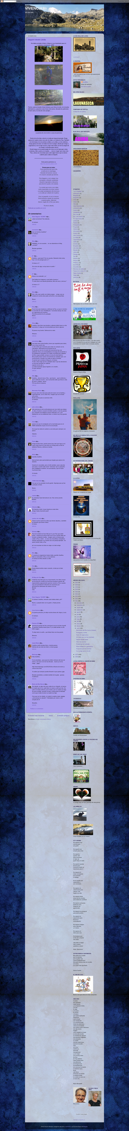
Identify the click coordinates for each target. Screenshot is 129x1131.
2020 (76, 584)
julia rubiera (35, 407)
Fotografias (76, 225)
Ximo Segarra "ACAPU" (39, 216)
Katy (33, 306)
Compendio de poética (79, 111)
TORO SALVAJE (37, 480)
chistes (75, 202)
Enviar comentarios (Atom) (43, 719)
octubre (79, 607)
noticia (75, 252)
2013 (76, 596)
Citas (74, 204)
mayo (78, 619)
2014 (76, 594)
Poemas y (76, 262)
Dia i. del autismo (78, 216)
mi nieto (75, 243)
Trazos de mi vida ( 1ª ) (79, 271)
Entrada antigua (63, 716)
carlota (34, 495)
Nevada (75, 250)
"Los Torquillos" (77, 191)
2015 (76, 591)
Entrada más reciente (36, 716)
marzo (78, 623)
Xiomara (34, 531)
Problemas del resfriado (83, 644)
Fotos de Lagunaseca (82, 635)
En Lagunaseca (77, 218)
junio (78, 616)
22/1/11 (34, 705)
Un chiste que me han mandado (85, 637)
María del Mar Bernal (38, 684)
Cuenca (75, 210)
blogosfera (76, 197)
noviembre (80, 605)
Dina (33, 241)
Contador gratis (76, 57)
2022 (76, 582)
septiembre (80, 610)
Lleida (75, 241)
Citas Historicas (77, 206)
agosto (79, 612)
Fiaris (33, 441)
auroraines (35, 229)
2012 (76, 598)
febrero (79, 626)
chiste (75, 199)
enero (78, 628)
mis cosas (76, 248)
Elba (33, 376)
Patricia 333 (35, 623)
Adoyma (34, 507)
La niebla (75, 237)
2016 (76, 589)
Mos (33, 553)
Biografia (75, 195)
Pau (74, 256)
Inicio (51, 716)
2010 (76, 654)
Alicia (33, 454)
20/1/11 (34, 401)
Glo (33, 566)
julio (78, 614)
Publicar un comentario (36, 708)
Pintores (75, 258)
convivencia (76, 208)
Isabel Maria (35, 643)
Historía (75, 229)
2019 (76, 587)
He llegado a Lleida (81, 632)
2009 (76, 656)
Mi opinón (76, 246)
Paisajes (75, 254)
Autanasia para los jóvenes (83, 648)
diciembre (79, 603)
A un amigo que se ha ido (83, 651)
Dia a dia (75, 214)
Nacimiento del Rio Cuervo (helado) (86, 630)
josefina (85, 82)
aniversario (76, 193)
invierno (75, 233)
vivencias (75, 277)
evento (75, 220)
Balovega (35, 654)
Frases (75, 227)
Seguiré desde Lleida (37, 40)
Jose (33, 421)
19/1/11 (34, 224)
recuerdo (75, 264)
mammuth (68, 1126)
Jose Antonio (36, 610)
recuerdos (76, 267)
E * (33, 256)
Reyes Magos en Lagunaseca (84, 646)
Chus (33, 323)
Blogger (85, 1126)
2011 (76, 601)
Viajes (75, 275)
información (76, 231)
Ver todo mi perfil (86, 86)
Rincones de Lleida (78, 269)
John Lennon (77, 235)
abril (78, 621)
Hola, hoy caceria (81, 641)
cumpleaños (76, 212)
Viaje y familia (77, 273)
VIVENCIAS (35, 8)
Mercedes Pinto (36, 390)
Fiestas (75, 222)
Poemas (75, 260)
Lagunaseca (76, 239)
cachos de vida (36, 518)
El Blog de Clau (36, 577)
